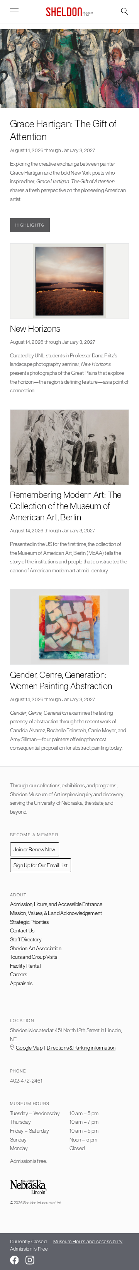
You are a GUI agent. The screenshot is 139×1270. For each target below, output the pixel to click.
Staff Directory (26, 939)
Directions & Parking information (81, 1048)
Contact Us (22, 930)
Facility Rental (25, 966)
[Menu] (14, 12)
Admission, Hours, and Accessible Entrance (56, 904)
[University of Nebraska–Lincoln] (28, 1187)
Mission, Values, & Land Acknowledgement (56, 913)
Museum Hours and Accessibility (88, 1241)
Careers (18, 974)
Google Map (29, 1048)
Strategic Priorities (29, 922)
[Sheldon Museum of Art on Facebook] (14, 1260)
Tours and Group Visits (34, 957)
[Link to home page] (69, 12)
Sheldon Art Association (35, 948)
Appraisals (21, 983)
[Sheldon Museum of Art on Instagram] (29, 1260)
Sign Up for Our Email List (41, 865)
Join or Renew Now (34, 849)
